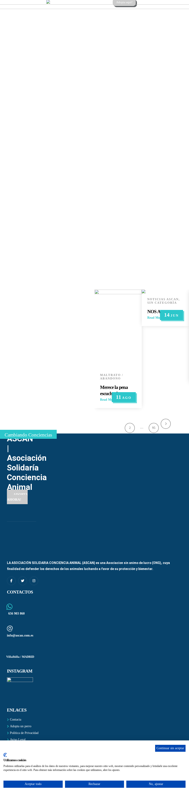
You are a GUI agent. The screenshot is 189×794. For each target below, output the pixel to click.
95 (153, 428)
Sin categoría (162, 302)
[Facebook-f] (11, 580)
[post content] (118, 329)
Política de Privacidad (24, 733)
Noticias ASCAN (163, 299)
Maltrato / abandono (111, 376)
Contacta (15, 719)
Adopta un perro (20, 726)
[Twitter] (22, 580)
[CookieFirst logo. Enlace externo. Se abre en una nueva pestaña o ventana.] (5, 755)
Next (166, 424)
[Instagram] (34, 580)
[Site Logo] (75, 2)
